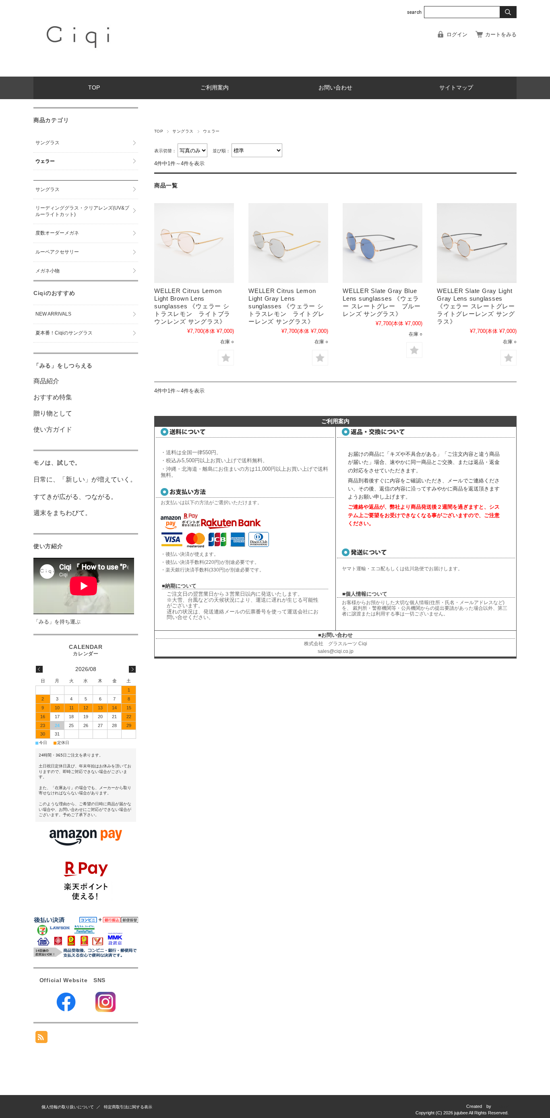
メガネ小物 (47, 271)
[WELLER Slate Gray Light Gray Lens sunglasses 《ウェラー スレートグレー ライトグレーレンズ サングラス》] (477, 243)
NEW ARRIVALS (53, 314)
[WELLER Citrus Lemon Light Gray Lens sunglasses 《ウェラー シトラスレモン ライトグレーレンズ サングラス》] (288, 243)
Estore (502, 1106)
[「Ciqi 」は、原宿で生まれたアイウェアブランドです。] (79, 70)
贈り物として (52, 413)
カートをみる (501, 34)
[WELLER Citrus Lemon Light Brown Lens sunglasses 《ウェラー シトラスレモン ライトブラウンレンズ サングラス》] (194, 243)
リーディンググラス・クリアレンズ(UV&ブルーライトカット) (82, 211)
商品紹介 (46, 381)
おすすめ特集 (52, 397)
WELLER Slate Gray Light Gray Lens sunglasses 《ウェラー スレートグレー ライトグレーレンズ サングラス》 (479, 306)
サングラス (182, 131)
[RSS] (41, 1038)
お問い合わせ (335, 88)
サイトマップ (456, 88)
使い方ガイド (52, 429)
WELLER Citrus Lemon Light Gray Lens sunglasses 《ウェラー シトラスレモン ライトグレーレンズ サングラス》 (286, 306)
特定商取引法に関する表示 (128, 1107)
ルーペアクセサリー (57, 252)
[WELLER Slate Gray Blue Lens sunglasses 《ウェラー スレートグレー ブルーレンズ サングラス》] (382, 243)
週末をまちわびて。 (62, 512)
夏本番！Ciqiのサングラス (64, 333)
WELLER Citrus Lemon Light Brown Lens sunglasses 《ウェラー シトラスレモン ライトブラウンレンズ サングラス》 (192, 306)
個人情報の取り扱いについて (67, 1107)
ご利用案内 (215, 88)
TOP (94, 88)
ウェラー (45, 161)
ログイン (457, 34)
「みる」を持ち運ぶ (57, 622)
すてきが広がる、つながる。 (75, 496)
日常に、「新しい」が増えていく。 (84, 479)
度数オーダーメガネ (57, 233)
